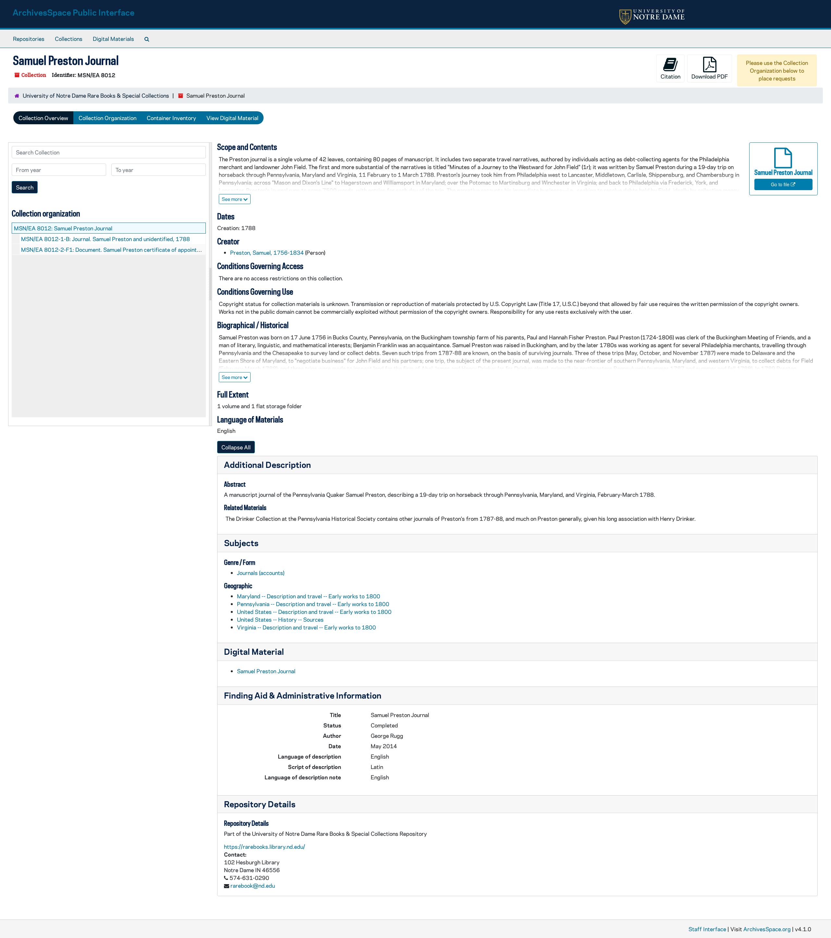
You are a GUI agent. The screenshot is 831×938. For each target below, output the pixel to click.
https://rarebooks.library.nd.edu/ (264, 846)
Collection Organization (107, 117)
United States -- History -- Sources (280, 619)
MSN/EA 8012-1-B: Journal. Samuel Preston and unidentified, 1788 (105, 238)
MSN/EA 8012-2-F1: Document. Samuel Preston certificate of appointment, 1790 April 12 (134, 249)
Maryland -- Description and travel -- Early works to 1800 (308, 596)
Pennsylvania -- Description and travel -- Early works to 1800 (313, 603)
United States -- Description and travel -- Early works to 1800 (314, 611)
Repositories (28, 38)
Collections (68, 38)
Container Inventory (171, 117)
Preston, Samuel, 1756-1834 (267, 252)
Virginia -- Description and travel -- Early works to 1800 (306, 627)
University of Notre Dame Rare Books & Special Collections (96, 95)
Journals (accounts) (260, 572)
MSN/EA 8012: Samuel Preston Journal (63, 228)
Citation (670, 76)
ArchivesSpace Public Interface (73, 12)
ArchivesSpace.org (767, 928)
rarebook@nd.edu (252, 885)
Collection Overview (43, 117)
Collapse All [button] (236, 447)
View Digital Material (232, 117)
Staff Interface (707, 928)
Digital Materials (113, 38)
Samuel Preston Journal (266, 671)
